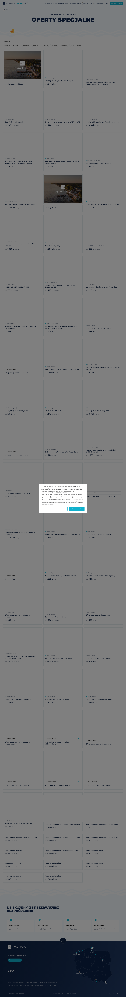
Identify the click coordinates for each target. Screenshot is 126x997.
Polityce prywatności (46, 492)
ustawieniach (50, 504)
